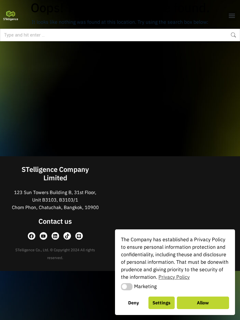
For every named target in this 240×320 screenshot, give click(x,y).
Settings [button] (161, 303)
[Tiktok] (67, 236)
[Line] (79, 236)
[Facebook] (31, 236)
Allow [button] (203, 303)
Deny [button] (133, 303)
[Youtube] (43, 236)
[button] (232, 16)
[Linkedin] (55, 236)
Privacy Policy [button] (174, 277)
